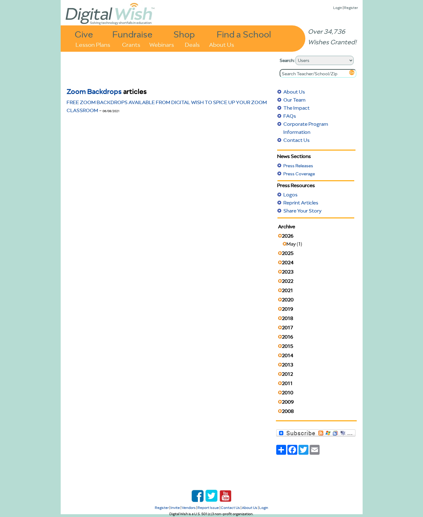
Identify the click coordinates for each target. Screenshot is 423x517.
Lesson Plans (93, 44)
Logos (290, 194)
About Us (221, 44)
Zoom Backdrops (94, 91)
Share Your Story (302, 210)
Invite (175, 507)
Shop (184, 34)
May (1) (294, 243)
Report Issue (208, 507)
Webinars (161, 44)
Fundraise (132, 34)
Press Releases (298, 166)
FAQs (289, 115)
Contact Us (296, 140)
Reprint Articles (300, 202)
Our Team (294, 99)
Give (84, 34)
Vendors (189, 507)
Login (337, 7)
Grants (131, 44)
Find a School (244, 34)
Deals (192, 44)
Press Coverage (299, 174)
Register (351, 7)
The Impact (296, 107)
